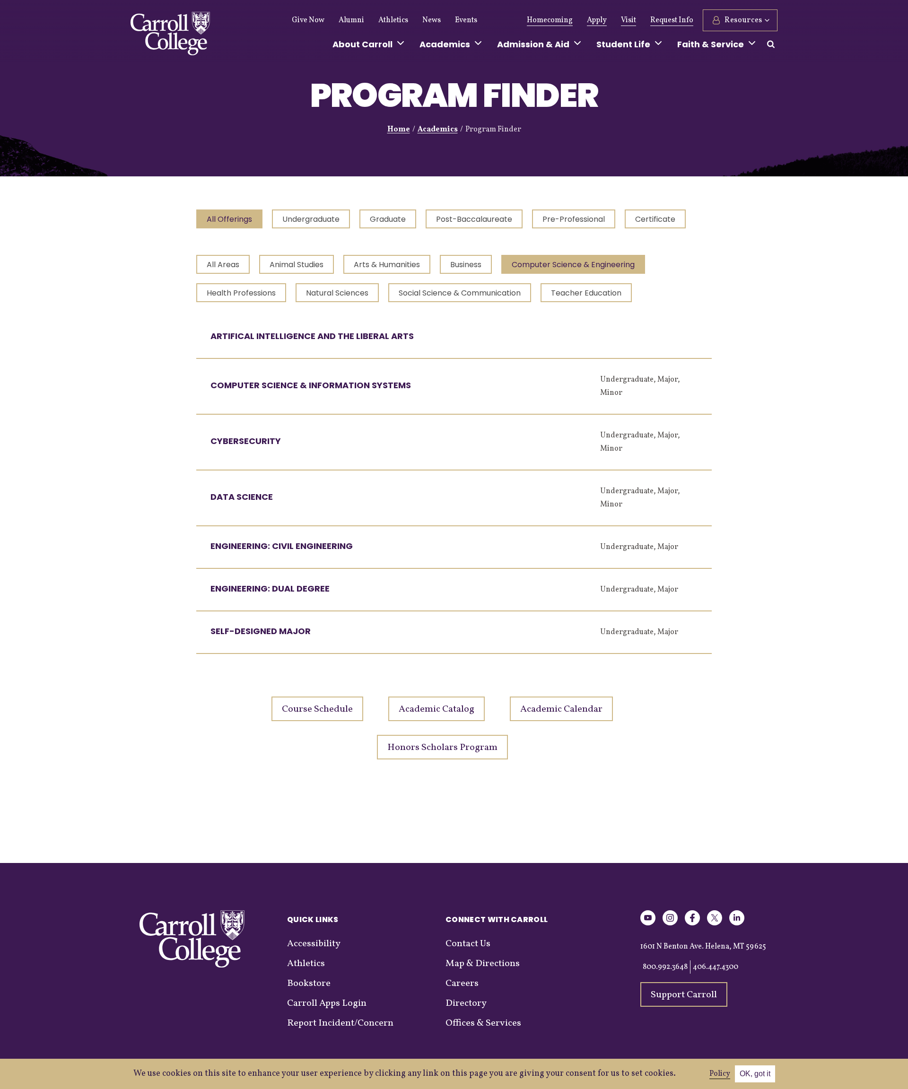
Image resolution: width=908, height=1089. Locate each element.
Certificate (655, 219)
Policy (719, 1074)
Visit (628, 20)
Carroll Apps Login (327, 1003)
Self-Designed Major (260, 631)
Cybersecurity (245, 441)
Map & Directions (482, 963)
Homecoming (550, 20)
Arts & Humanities (387, 264)
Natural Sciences (337, 292)
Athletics (393, 20)
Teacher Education (586, 292)
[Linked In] (736, 923)
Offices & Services (483, 1023)
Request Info (671, 20)
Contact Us (467, 943)
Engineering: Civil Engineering (281, 546)
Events (466, 20)
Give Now (308, 20)
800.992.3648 (665, 967)
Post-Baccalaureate (474, 219)
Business (465, 264)
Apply (597, 20)
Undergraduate (311, 219)
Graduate (388, 219)
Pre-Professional (573, 219)
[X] (714, 923)
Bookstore (309, 983)
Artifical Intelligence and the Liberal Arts (312, 336)
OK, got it (755, 1074)
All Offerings (229, 219)
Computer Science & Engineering (573, 264)
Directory (466, 1003)
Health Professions (241, 292)
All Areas (223, 264)
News (431, 20)
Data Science (241, 497)
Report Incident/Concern (340, 1023)
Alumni (351, 20)
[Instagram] (670, 923)
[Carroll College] (170, 36)
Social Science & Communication (460, 292)
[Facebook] (692, 923)
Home (398, 129)
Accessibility (313, 943)
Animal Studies (296, 264)
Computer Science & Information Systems (310, 385)
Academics (438, 129)
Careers (462, 983)
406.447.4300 (715, 967)
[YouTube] (647, 923)
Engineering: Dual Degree (270, 588)
